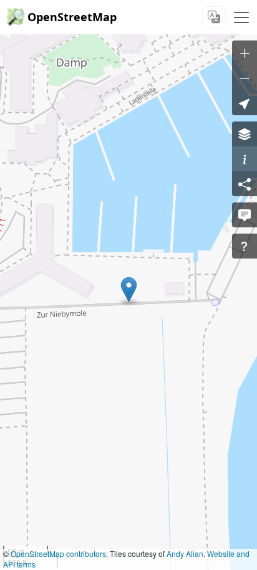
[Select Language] (214, 17)
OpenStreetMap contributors (58, 553)
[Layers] (244, 133)
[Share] (244, 183)
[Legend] (244, 158)
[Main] (241, 17)
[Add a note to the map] (244, 214)
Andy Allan (185, 553)
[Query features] (244, 246)
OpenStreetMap (72, 16)
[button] (129, 289)
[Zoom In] (244, 52)
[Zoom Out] (244, 77)
